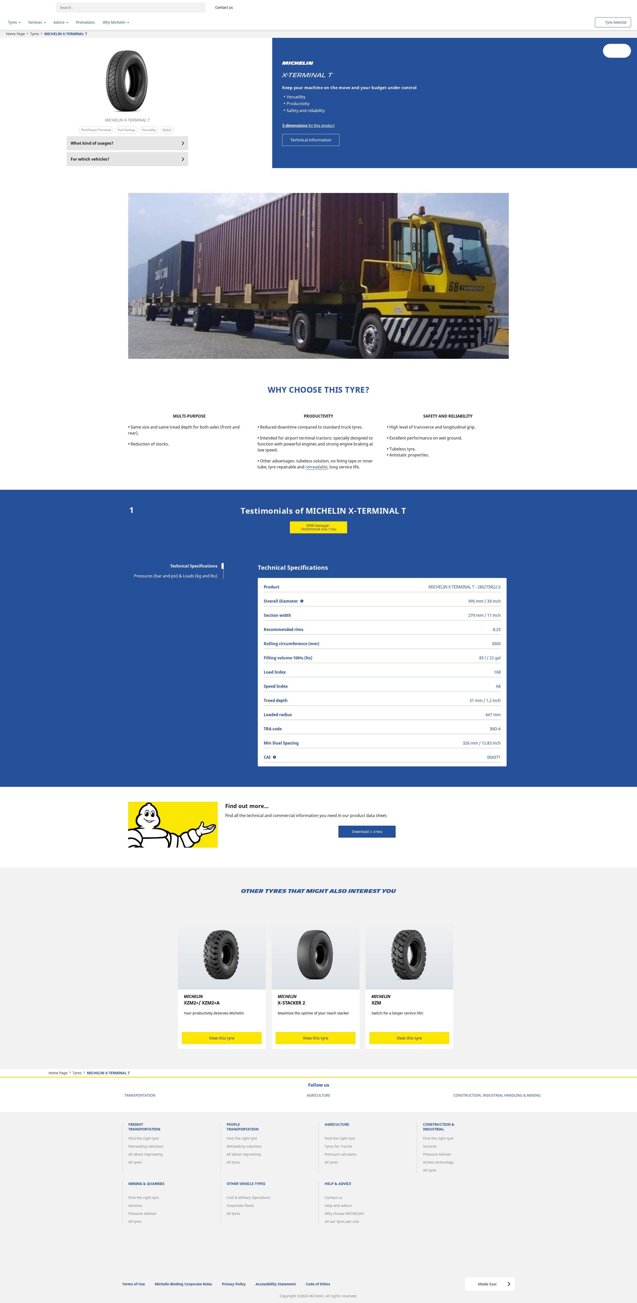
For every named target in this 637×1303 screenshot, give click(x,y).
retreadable (316, 467)
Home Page (15, 33)
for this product (308, 126)
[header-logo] (27, 7)
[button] (301, 601)
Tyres (34, 33)
